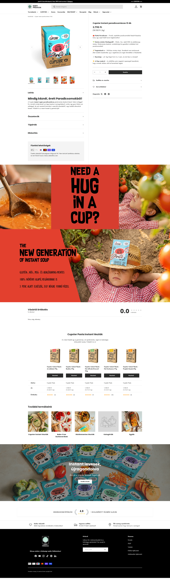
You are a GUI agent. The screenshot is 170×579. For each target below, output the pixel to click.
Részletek (55, 375)
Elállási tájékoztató (133, 551)
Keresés (130, 540)
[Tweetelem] (101, 94)
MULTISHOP (71, 12)
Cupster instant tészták (38, 434)
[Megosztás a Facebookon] (105, 94)
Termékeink (32, 12)
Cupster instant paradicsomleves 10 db (43, 16)
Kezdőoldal (30, 16)
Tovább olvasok (85, 481)
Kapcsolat (106, 12)
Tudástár (130, 547)
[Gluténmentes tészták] (85, 421)
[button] (141, 7)
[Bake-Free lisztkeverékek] (61, 421)
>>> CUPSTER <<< (136, 1)
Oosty (53, 12)
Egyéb (131, 434)
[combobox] (87, 7)
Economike (61, 12)
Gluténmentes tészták (85, 434)
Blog (89, 12)
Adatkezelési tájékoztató (135, 554)
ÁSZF (129, 544)
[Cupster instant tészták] (38, 421)
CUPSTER (43, 12)
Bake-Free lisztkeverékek (62, 435)
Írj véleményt (31, 312)
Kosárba (125, 72)
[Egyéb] (132, 421)
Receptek (83, 12)
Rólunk (96, 12)
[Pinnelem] (108, 94)
